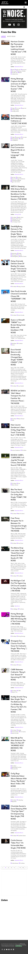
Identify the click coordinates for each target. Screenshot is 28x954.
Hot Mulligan (15, 609)
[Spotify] (9, 949)
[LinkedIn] (13, 949)
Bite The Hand (21, 513)
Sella (13, 420)
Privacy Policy (18, 944)
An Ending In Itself (16, 222)
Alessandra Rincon (19, 66)
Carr (19, 483)
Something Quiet (16, 220)
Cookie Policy (24, 944)
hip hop (13, 177)
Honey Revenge (21, 636)
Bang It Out (14, 692)
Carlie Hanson (15, 863)
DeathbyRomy (15, 256)
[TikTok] (4, 949)
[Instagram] (2, 949)
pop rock (24, 108)
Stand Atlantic (15, 138)
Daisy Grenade (21, 286)
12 (23, 868)
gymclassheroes (21, 179)
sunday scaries (15, 111)
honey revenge (15, 109)
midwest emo (15, 74)
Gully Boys (20, 800)
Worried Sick (15, 769)
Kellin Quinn (20, 217)
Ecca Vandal (21, 386)
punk (13, 69)
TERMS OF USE (22, 943)
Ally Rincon (17, 606)
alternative (14, 253)
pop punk (24, 69)
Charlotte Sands (22, 835)
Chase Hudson (15, 731)
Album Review (21, 418)
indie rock (18, 69)
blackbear (14, 343)
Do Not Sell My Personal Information (8, 946)
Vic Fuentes (23, 731)
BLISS (20, 72)
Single (13, 108)
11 (20, 868)
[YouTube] (7, 949)
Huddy (19, 730)
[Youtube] (9, 25)
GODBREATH (15, 140)
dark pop (14, 255)
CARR (19, 690)
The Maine (20, 576)
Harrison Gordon (22, 71)
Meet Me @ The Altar (16, 767)
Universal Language (16, 180)
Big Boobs (14, 801)
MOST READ (11, 36)
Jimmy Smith (18, 214)
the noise (14, 71)
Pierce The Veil (15, 733)
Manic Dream (23, 256)
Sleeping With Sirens (16, 219)
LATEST (3, 36)
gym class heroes (16, 181)
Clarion (19, 665)
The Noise (14, 217)
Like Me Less (14, 72)
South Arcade (21, 315)
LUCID (21, 138)
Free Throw (20, 543)
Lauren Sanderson (16, 450)
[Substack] (11, 949)
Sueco (13, 345)
